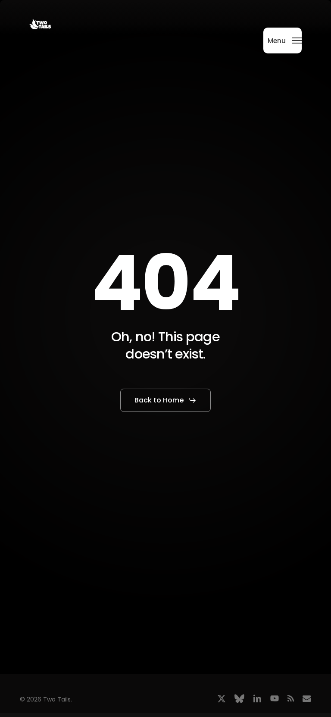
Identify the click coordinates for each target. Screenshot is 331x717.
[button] (285, 39)
